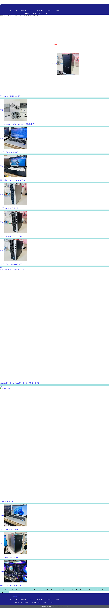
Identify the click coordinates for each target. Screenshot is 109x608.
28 (2, 592)
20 (76, 589)
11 (38, 589)
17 (63, 589)
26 (102, 589)
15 (55, 589)
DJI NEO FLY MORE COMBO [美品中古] (17, 124)
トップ (11, 10)
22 (84, 589)
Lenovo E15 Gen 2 (8, 501)
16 (59, 589)
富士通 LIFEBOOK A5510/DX (12, 180)
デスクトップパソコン (9, 15)
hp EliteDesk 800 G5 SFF (11, 236)
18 (68, 589)
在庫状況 (49, 10)
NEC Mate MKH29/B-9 (10, 208)
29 (6, 592)
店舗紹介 (56, 10)
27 (106, 589)
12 (43, 589)
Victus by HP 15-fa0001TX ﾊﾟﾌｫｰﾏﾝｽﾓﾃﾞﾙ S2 (19, 383)
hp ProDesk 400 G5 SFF (11, 264)
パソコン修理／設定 (21, 599)
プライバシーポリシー (49, 602)
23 (89, 589)
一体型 (17, 15)
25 (98, 589)
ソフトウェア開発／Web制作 (29, 13)
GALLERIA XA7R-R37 (9, 557)
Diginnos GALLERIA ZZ (10, 96)
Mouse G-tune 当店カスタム (12, 585)
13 (47, 589)
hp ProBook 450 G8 (9, 152)
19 (72, 589)
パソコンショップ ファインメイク (8, 1)
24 (93, 589)
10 (34, 589)
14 (51, 589)
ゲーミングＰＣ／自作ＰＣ (36, 599)
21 (80, 589)
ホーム (1, 15)
